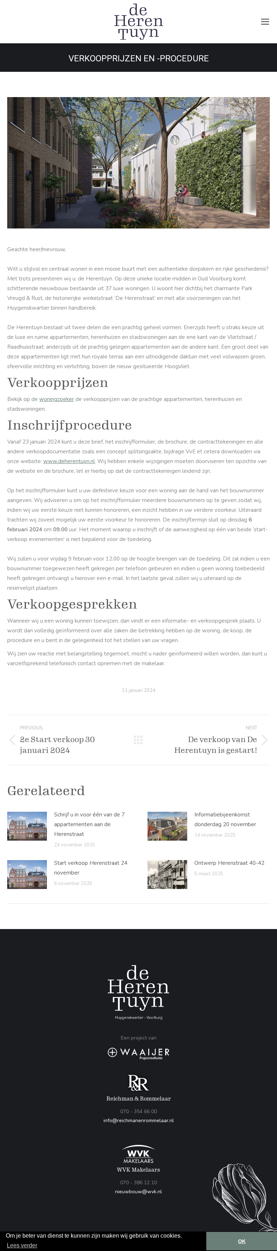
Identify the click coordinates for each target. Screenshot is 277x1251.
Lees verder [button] (22, 1245)
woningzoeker (56, 399)
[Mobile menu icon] (265, 21)
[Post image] (27, 826)
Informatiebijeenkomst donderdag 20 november (225, 819)
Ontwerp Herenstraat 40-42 (229, 863)
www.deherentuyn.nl (69, 461)
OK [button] (242, 1241)
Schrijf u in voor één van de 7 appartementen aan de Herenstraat (89, 824)
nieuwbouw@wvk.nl (138, 1191)
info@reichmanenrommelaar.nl (139, 1120)
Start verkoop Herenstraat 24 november (90, 867)
